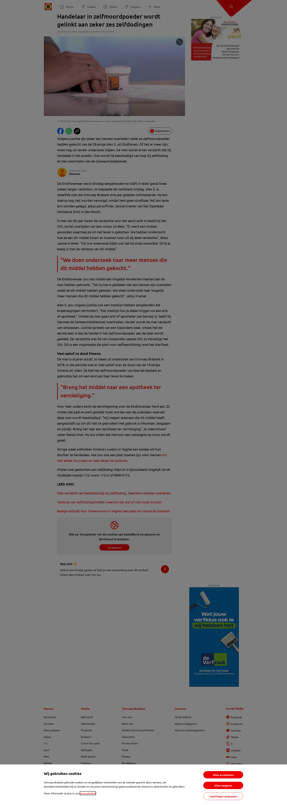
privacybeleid (88, 793)
